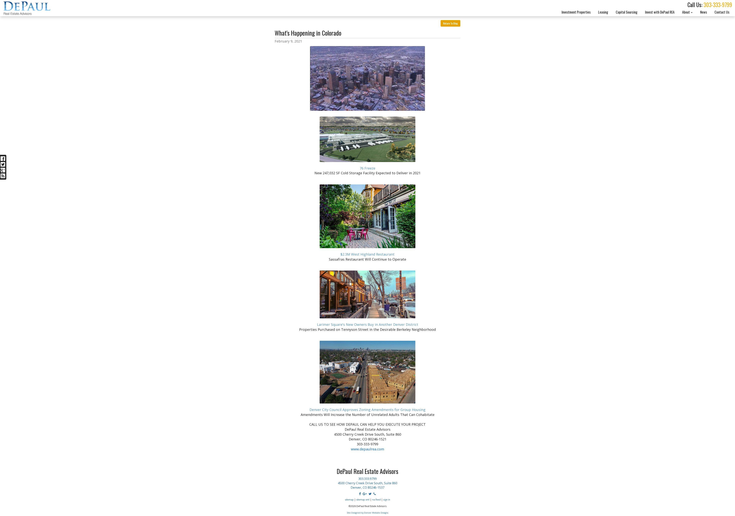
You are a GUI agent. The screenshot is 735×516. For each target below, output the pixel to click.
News (703, 12)
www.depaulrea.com (367, 449)
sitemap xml (362, 499)
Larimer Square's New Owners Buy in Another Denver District (367, 324)
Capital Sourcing (626, 12)
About (686, 12)
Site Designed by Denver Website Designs (367, 512)
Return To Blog (450, 23)
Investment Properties (576, 12)
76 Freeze (367, 168)
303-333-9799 (718, 5)
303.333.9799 (367, 479)
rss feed (376, 499)
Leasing (603, 12)
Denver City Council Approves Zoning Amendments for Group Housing (367, 409)
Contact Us (722, 12)
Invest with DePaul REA (660, 12)
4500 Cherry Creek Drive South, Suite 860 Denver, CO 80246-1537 (367, 485)
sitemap (349, 499)
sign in (386, 499)
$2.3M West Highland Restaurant (367, 254)
